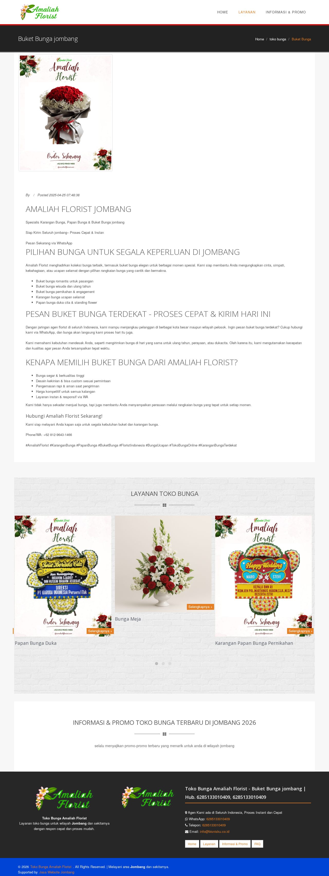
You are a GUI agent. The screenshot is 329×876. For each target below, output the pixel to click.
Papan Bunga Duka (36, 643)
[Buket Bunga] (66, 112)
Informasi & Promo (286, 12)
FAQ (257, 844)
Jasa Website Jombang (56, 872)
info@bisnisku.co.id (214, 831)
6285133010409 (218, 818)
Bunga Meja (128, 619)
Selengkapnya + (100, 630)
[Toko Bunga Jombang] (40, 12)
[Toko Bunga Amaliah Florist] (64, 798)
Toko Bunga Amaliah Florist (51, 866)
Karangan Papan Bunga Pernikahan (254, 643)
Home (222, 12)
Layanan (247, 12)
